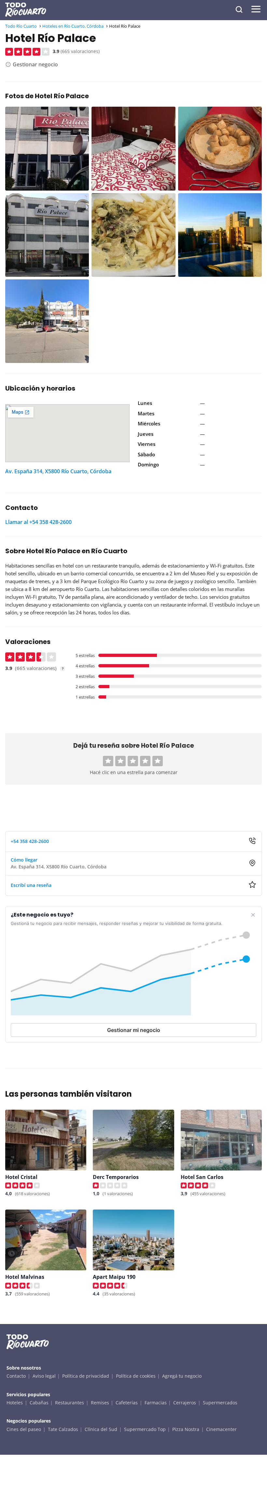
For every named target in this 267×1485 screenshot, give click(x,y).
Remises (100, 1402)
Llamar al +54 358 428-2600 (38, 522)
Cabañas (39, 1402)
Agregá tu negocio (182, 1376)
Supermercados (220, 1402)
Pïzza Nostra (185, 1429)
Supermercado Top (145, 1429)
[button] (108, 761)
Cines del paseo (24, 1429)
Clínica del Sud (101, 1429)
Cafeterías (127, 1402)
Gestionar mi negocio (133, 1030)
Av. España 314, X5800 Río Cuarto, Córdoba (58, 471)
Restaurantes (69, 1402)
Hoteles (15, 1402)
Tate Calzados (63, 1429)
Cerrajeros (184, 1402)
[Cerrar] (253, 914)
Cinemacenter (221, 1429)
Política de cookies (136, 1376)
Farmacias (156, 1402)
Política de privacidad (85, 1376)
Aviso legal (44, 1376)
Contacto (16, 1376)
